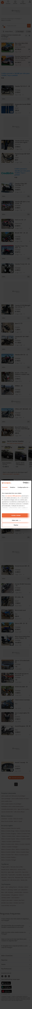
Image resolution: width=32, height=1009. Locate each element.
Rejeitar (16, 525)
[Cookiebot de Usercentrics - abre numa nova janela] (23, 483)
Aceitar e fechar (16, 515)
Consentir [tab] (5, 487)
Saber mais (15, 520)
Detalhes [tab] (12, 487)
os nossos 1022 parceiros (13, 496)
